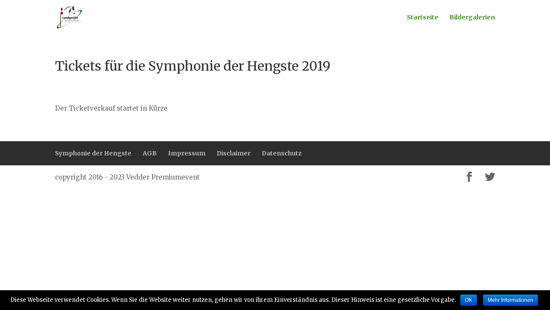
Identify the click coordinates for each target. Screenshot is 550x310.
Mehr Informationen (510, 300)
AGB (150, 153)
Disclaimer (234, 153)
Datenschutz (282, 153)
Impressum (186, 153)
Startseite (422, 17)
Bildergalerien (472, 17)
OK (468, 300)
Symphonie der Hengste (93, 153)
